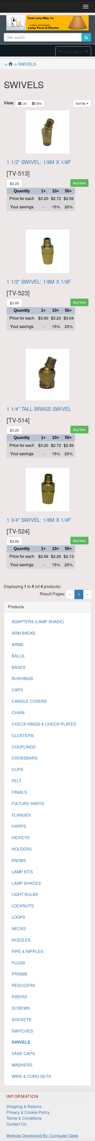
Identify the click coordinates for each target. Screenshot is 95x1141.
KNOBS (19, 860)
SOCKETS (21, 1019)
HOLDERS (22, 849)
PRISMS (19, 974)
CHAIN (18, 712)
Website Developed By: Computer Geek (42, 1135)
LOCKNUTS (23, 906)
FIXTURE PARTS (28, 803)
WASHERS (22, 1065)
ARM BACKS (23, 633)
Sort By (81, 103)
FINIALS (19, 792)
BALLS (18, 656)
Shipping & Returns (24, 1106)
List (24, 103)
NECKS (19, 928)
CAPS (17, 690)
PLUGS (18, 963)
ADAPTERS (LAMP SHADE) (38, 621)
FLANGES (21, 815)
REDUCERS (23, 985)
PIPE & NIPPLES (27, 951)
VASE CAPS (23, 1053)
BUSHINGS (22, 678)
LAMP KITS (22, 872)
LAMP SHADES (26, 883)
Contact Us (16, 1124)
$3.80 (14, 302)
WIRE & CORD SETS (31, 1076)
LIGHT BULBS (25, 894)
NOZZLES (21, 940)
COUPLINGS (24, 747)
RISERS (19, 997)
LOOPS (18, 917)
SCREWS (21, 1008)
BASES (19, 667)
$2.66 (14, 541)
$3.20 (14, 183)
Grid (38, 103)
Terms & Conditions (24, 1118)
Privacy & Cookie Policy (28, 1112)
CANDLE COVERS (29, 701)
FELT (16, 781)
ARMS (18, 644)
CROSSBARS (25, 758)
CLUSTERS (23, 735)
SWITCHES (22, 1031)
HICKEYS (21, 837)
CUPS (17, 769)
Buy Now (79, 183)
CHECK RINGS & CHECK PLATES (44, 724)
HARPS (19, 826)
